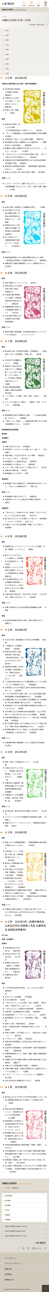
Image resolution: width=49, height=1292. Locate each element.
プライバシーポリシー (13, 1263)
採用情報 (8, 1274)
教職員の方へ (10, 1279)
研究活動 (7, 1200)
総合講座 (7, 1205)
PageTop (45, 1288)
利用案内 (7, 1219)
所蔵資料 (7, 1215)
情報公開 (8, 1269)
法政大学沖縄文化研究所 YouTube (16, 1236)
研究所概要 (8, 1196)
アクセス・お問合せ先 (12, 1188)
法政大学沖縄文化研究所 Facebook (16, 1226)
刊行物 (7, 1210)
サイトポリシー (10, 1258)
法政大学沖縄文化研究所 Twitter (15, 1231)
